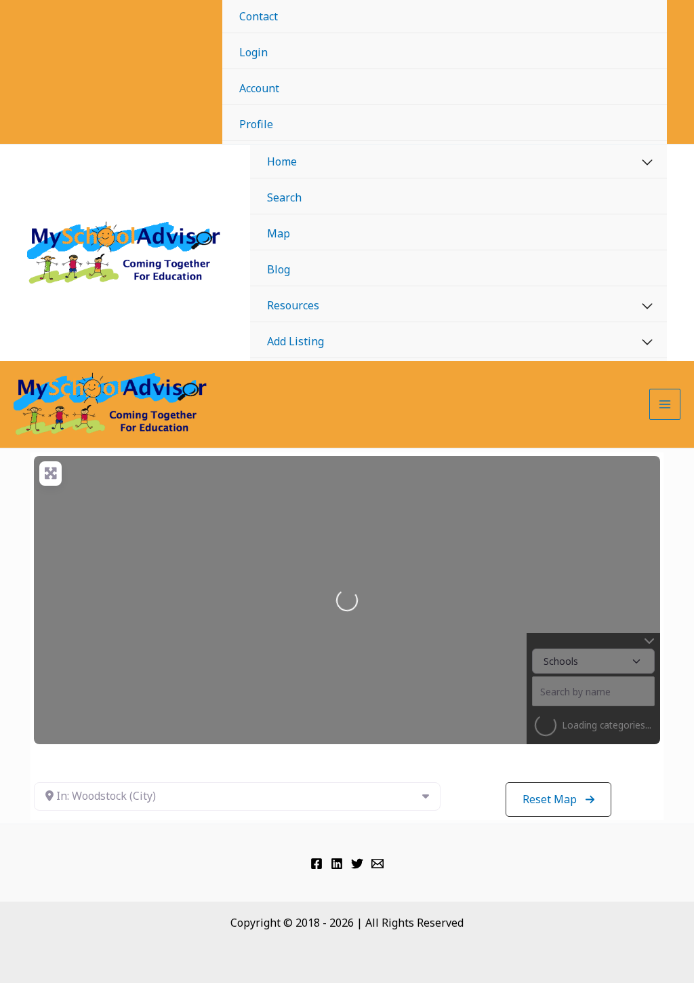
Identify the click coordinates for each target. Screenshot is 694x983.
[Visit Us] (316, 863)
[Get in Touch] (377, 863)
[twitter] (357, 863)
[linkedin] (337, 863)
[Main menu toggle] (664, 404)
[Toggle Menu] (648, 162)
